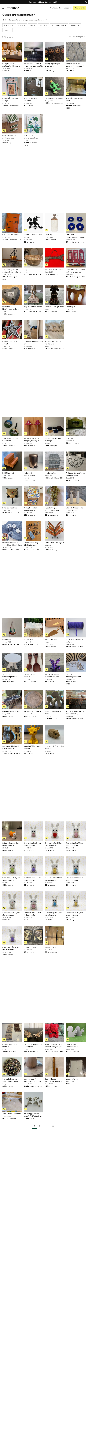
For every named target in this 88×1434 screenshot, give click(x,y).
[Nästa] (58, 1125)
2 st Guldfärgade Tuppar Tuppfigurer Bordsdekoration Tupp (33, 1045)
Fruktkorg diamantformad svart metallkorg (75, 474)
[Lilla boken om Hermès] (12, 223)
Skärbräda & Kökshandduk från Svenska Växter (30, 136)
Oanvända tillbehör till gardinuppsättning (10, 747)
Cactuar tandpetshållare (54, 98)
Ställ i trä (69, 438)
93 (53, 1126)
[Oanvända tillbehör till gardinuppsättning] (12, 734)
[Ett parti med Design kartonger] (54, 426)
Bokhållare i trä (8, 473)
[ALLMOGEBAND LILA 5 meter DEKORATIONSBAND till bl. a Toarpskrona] (76, 627)
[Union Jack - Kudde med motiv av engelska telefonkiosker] (76, 257)
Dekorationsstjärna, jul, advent (11, 342)
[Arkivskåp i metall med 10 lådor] (76, 86)
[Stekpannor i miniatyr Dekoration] (12, 426)
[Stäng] (86, 2)
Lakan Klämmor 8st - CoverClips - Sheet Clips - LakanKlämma (11, 544)
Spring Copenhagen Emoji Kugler (52, 65)
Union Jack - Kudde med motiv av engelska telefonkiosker (75, 271)
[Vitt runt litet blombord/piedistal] (12, 662)
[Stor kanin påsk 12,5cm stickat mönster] (54, 831)
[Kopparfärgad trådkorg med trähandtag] (76, 699)
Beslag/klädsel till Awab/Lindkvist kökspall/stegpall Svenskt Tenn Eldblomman (33, 509)
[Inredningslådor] (54, 461)
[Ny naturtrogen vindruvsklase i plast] (54, 496)
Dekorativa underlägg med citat (10, 1045)
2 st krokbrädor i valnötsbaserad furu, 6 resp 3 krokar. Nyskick (53, 1080)
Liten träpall (70, 307)
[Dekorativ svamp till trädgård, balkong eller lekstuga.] (33, 426)
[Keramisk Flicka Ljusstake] (54, 295)
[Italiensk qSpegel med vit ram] (33, 329)
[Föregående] (30, 1125)
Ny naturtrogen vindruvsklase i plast (52, 509)
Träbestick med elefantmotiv (30, 675)
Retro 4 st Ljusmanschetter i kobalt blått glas (75, 236)
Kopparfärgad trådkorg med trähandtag (75, 712)
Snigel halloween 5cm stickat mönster (10, 844)
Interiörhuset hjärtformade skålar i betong (10, 308)
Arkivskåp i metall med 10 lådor (75, 99)
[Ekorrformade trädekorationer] (76, 1032)
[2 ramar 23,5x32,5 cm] (33, 935)
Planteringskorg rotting (11, 711)
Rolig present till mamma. (33, 307)
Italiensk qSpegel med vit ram (33, 342)
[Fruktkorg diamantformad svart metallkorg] (76, 461)
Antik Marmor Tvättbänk (11, 1114)
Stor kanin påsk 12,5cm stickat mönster (53, 844)
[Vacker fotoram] (76, 1067)
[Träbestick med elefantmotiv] (33, 662)
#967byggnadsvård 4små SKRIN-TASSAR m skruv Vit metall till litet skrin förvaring (32, 1115)
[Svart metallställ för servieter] (33, 86)
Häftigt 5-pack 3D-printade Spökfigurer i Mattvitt (10, 65)
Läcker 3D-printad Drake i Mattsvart (33, 236)
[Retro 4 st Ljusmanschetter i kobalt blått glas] (76, 223)
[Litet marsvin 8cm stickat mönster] (54, 734)
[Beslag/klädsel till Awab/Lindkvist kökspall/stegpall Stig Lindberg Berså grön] (12, 123)
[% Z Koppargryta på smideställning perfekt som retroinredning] (12, 257)
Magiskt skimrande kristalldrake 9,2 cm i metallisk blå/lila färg (52, 675)
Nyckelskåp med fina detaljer (10, 99)
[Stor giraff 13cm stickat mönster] (33, 734)
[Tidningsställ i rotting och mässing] (54, 531)
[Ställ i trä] (76, 426)
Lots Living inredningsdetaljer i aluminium (73, 675)
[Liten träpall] (76, 295)
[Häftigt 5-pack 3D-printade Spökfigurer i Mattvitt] (12, 52)
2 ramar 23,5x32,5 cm (32, 947)
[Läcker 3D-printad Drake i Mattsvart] (33, 223)
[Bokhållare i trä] (12, 461)
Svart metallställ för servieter (31, 99)
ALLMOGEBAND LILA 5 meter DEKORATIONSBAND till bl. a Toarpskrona (75, 640)
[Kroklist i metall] (54, 935)
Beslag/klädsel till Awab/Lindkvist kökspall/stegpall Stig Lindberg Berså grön (10, 136)
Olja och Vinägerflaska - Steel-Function (75, 509)
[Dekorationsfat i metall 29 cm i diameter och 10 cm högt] (33, 52)
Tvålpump (48, 235)
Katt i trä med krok (9, 508)
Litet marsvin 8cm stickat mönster (54, 747)
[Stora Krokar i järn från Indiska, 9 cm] (54, 329)
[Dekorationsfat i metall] (33, 699)
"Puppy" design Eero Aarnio (53, 712)
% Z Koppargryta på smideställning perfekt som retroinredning (10, 271)
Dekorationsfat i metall (32, 711)
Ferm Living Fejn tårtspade (51, 640)
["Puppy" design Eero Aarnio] (54, 699)
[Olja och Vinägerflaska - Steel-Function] (76, 496)
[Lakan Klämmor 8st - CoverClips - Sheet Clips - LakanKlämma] (12, 531)
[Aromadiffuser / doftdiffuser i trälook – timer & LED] (33, 1067)
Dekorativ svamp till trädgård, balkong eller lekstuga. (32, 439)
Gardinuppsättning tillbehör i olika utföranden (31, 544)
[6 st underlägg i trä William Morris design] (12, 1067)
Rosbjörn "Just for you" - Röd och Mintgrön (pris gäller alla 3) (54, 1045)
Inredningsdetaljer (13, 20)
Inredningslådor (51, 473)
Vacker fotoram (72, 1079)
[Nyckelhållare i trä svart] (54, 257)
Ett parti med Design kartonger (53, 439)
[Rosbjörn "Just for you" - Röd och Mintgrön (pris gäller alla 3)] (54, 1032)
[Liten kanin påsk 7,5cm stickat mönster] (33, 831)
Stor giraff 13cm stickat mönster (33, 747)
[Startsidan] (13, 8)
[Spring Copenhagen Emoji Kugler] (54, 52)
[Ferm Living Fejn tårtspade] (54, 627)
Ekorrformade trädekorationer (72, 1045)
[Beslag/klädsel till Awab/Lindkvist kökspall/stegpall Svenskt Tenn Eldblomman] (33, 496)
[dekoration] (12, 627)
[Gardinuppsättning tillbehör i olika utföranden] (33, 531)
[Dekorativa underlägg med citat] (12, 1032)
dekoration (6, 639)
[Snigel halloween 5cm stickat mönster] (12, 831)
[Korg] (33, 257)
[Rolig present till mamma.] (33, 295)
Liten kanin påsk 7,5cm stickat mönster (32, 844)
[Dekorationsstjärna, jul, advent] (12, 329)
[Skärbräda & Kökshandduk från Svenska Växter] (33, 123)
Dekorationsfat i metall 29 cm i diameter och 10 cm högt (33, 65)
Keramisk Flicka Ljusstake (54, 307)
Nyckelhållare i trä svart (54, 269)
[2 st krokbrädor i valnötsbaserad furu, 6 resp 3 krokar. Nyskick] (54, 1067)
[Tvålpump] (54, 223)
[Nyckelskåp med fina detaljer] (12, 86)
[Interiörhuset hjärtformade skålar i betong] (12, 295)
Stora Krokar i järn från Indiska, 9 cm (53, 342)
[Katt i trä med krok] (12, 496)
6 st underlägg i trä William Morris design (10, 1080)
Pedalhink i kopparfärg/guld (30, 474)
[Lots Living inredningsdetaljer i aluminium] (76, 662)
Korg (25, 269)
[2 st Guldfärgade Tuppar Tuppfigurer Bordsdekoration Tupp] (33, 1032)
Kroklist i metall (50, 947)
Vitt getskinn (28, 639)
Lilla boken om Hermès (10, 235)
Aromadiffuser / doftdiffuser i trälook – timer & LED (32, 1080)
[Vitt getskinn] (33, 627)
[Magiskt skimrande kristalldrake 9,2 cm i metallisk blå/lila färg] (54, 662)
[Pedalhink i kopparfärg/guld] (33, 461)
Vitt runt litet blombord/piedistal (9, 675)
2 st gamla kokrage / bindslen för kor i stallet (75, 65)
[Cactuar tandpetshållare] (54, 86)
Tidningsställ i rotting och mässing (54, 544)
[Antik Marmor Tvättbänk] (12, 1102)
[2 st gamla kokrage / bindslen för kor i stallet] (76, 52)
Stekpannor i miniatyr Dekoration (10, 439)
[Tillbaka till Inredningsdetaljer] (3, 20)
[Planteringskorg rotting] (12, 699)
